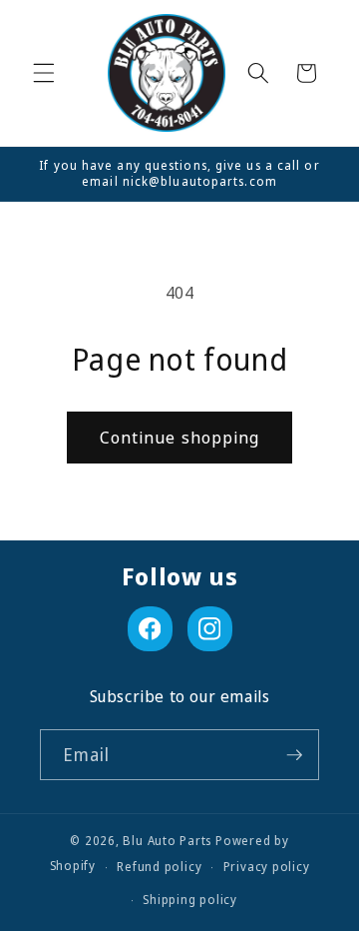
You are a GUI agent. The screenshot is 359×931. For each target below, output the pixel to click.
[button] (44, 73)
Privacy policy (266, 866)
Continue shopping (180, 437)
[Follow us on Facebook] (150, 628)
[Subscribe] (294, 755)
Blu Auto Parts (167, 840)
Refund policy (159, 866)
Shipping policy (190, 899)
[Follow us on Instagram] (209, 628)
